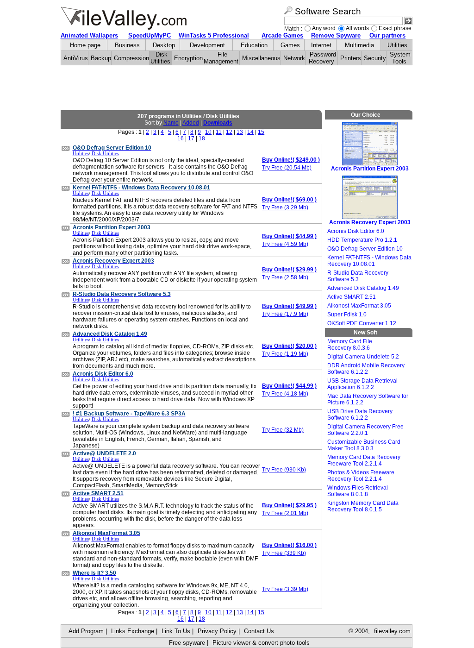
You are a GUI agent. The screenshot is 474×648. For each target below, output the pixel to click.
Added (190, 123)
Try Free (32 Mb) (283, 430)
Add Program (86, 631)
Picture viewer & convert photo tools (261, 642)
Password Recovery (322, 58)
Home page (85, 45)
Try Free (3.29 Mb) (285, 207)
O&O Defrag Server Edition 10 (365, 248)
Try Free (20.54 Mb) (287, 167)
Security (375, 58)
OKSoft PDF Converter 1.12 (361, 323)
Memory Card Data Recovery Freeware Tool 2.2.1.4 (363, 460)
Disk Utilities (160, 58)
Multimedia (359, 45)
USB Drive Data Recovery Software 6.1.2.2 (360, 414)
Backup (101, 58)
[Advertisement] (236, 88)
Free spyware (187, 642)
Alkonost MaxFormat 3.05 (359, 305)
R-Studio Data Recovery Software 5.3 (357, 276)
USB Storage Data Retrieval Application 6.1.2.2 (362, 383)
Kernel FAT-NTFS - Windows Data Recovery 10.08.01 (369, 260)
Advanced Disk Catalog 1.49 (363, 288)
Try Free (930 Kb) (284, 469)
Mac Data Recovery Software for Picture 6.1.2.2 (367, 399)
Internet (321, 45)
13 (240, 132)
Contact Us (259, 631)
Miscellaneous (261, 58)
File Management (221, 58)
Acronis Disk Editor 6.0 (355, 231)
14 (250, 132)
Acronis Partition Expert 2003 (370, 168)
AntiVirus (75, 58)
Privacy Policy (217, 631)
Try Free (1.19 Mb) (285, 354)
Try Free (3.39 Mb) (285, 589)
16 (180, 138)
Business (127, 45)
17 (191, 138)
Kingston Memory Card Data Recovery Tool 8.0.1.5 (363, 506)
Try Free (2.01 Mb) (285, 513)
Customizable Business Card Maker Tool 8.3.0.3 (363, 445)
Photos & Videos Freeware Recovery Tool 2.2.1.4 (360, 475)
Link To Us (176, 631)
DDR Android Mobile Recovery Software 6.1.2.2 (366, 368)
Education (254, 45)
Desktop (164, 45)
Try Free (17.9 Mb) (285, 314)
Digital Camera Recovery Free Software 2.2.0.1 (365, 429)
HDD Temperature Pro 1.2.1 (362, 240)
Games (290, 45)
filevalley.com (392, 631)
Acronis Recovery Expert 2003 (370, 222)
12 (229, 132)
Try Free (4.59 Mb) (285, 244)
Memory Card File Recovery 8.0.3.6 (349, 344)
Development (207, 45)
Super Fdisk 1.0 (347, 314)
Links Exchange (132, 631)
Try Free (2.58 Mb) (285, 277)
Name (171, 123)
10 (208, 132)
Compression (131, 58)
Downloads (217, 123)
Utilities (397, 45)
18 (202, 138)
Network (294, 58)
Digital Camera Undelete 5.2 (363, 356)
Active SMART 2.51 (351, 297)
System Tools (400, 58)
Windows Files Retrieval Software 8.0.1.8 (357, 490)
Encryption (188, 58)
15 (261, 132)
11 (219, 132)
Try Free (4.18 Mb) (285, 393)
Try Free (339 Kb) (284, 553)
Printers (350, 58)
